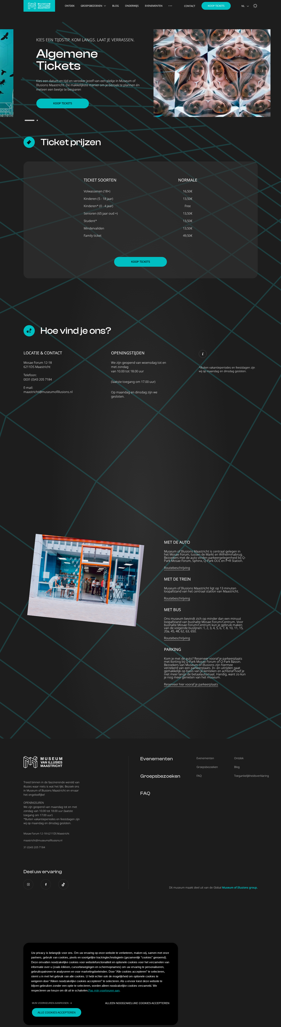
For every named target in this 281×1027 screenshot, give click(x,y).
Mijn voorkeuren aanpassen (50, 1003)
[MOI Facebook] (46, 884)
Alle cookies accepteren (57, 1012)
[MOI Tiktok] (63, 884)
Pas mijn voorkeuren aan (103, 990)
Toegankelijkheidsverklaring (251, 776)
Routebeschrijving (177, 568)
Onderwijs (132, 6)
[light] (255, 5)
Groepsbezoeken (91, 6)
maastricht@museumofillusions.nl (48, 392)
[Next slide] (271, 73)
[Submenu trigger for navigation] (170, 6)
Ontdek (70, 6)
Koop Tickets (216, 5)
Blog (115, 6)
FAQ (145, 793)
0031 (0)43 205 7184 (38, 379)
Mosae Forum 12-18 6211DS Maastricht (46, 833)
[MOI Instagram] (28, 884)
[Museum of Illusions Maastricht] (39, 6)
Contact (189, 6)
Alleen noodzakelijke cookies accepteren (137, 1003)
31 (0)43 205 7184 (34, 847)
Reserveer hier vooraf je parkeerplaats (191, 684)
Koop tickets (62, 103)
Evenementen (153, 6)
